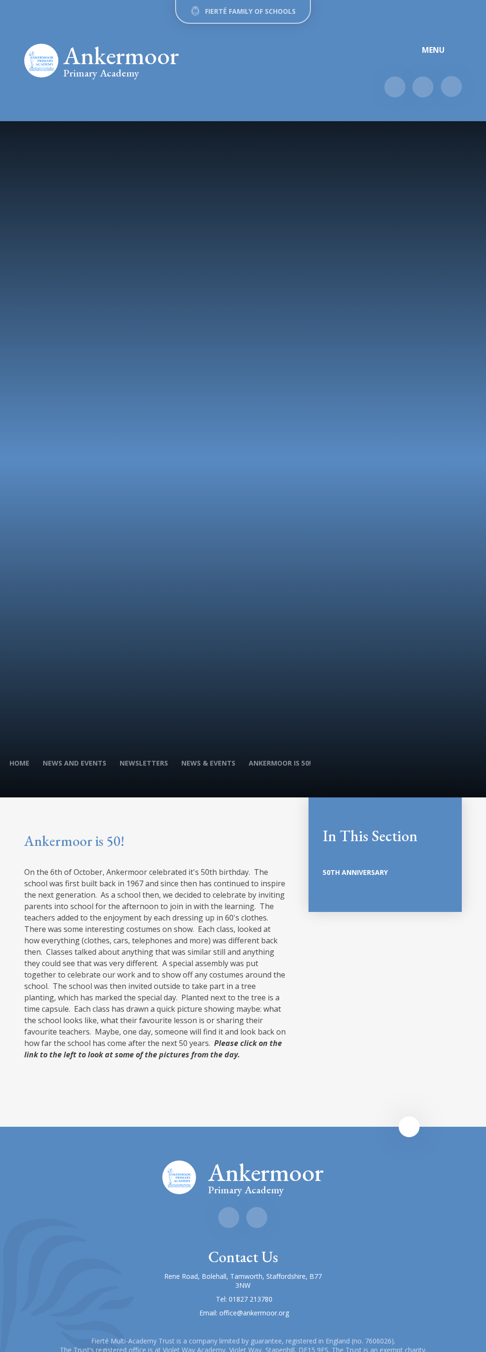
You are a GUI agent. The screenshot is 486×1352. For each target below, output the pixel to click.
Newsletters (144, 762)
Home (19, 762)
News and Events (74, 762)
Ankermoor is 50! (280, 762)
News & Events (208, 762)
